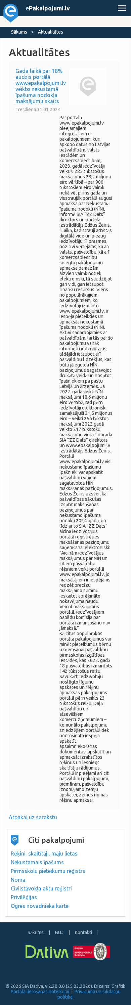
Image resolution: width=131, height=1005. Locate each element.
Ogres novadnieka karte (40, 906)
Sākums (19, 32)
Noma (18, 880)
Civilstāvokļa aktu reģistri (41, 888)
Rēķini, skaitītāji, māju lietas (44, 853)
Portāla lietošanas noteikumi (40, 991)
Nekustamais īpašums (37, 862)
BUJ (59, 932)
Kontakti (83, 932)
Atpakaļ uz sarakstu (33, 817)
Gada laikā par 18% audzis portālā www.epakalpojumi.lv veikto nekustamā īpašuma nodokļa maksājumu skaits (40, 86)
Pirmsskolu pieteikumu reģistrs (48, 871)
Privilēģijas (24, 897)
